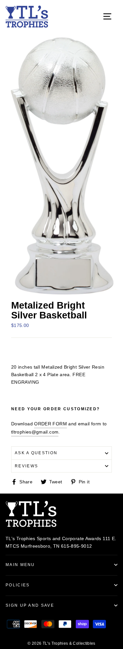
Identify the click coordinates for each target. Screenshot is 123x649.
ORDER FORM (50, 423)
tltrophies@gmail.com (34, 432)
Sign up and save (30, 605)
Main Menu (20, 565)
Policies (18, 585)
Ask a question (36, 453)
